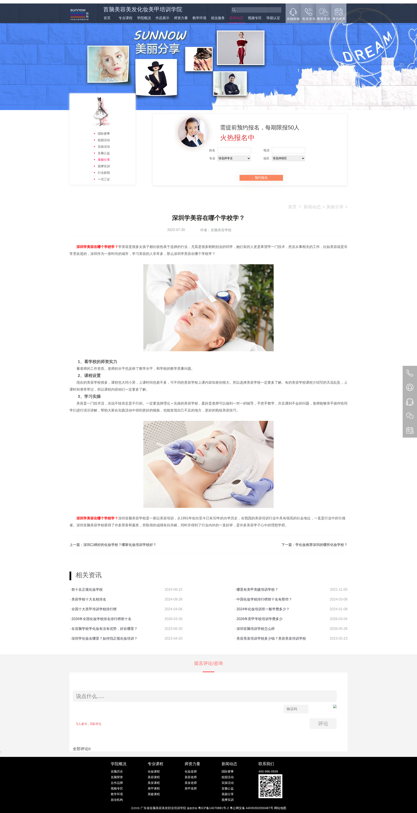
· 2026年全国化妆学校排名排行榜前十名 (100, 619)
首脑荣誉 (117, 777)
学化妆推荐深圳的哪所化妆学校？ (321, 545)
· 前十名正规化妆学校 (86, 589)
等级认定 (273, 18)
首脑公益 (104, 153)
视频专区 (255, 18)
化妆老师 (191, 771)
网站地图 (280, 808)
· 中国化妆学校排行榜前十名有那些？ (263, 599)
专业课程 (125, 18)
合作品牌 (117, 783)
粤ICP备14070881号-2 (214, 808)
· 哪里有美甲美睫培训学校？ (256, 589)
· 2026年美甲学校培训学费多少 (259, 619)
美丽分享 (104, 159)
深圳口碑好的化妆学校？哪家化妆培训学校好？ (119, 545)
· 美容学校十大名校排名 (88, 599)
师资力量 (181, 18)
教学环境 (199, 18)
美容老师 (191, 777)
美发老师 (191, 783)
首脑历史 (117, 771)
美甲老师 (191, 788)
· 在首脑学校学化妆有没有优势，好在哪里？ (103, 629)
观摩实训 (104, 166)
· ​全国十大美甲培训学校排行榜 (93, 609)
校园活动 (104, 140)
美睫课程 (154, 794)
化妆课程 (154, 771)
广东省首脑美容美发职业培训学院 (163, 808)
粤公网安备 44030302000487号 (252, 808)
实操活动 (104, 146)
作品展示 (162, 18)
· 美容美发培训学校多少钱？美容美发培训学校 (270, 638)
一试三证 (104, 179)
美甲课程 (154, 788)
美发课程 (154, 783)
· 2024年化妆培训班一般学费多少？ (262, 609)
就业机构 (117, 799)
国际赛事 (104, 133)
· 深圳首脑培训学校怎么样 (255, 629)
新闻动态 (236, 18)
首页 (107, 18)
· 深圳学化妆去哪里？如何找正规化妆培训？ (103, 638)
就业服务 (218, 18)
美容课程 (154, 777)
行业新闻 (104, 172)
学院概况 (144, 18)
